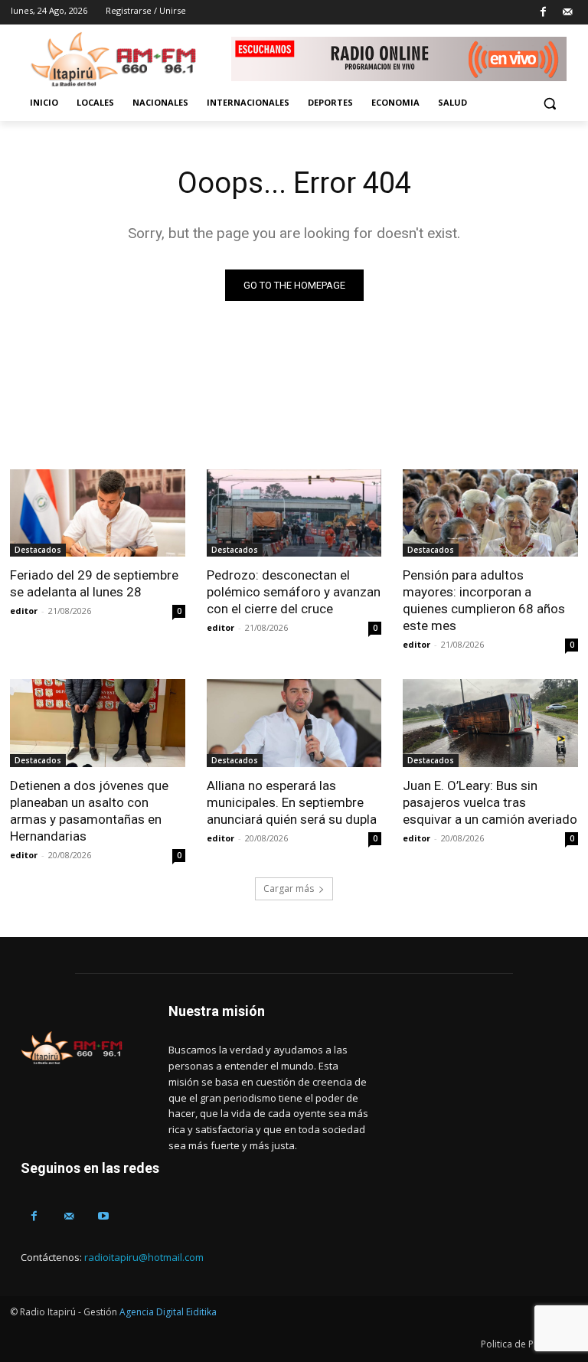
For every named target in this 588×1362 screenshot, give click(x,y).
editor (24, 610)
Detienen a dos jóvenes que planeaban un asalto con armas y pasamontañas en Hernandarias (89, 811)
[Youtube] (103, 1216)
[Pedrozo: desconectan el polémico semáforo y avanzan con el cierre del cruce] (294, 513)
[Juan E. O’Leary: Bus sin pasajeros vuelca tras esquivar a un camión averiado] (490, 722)
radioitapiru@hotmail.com (144, 1257)
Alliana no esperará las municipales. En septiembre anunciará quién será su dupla (292, 802)
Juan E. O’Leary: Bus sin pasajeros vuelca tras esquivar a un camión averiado (490, 802)
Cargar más (288, 888)
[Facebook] (543, 12)
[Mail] (567, 12)
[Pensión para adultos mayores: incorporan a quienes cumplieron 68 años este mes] (490, 513)
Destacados (38, 549)
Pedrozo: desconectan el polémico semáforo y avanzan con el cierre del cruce (294, 591)
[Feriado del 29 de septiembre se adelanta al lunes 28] (97, 513)
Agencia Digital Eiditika (168, 1311)
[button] (549, 103)
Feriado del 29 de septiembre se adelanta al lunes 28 (94, 583)
